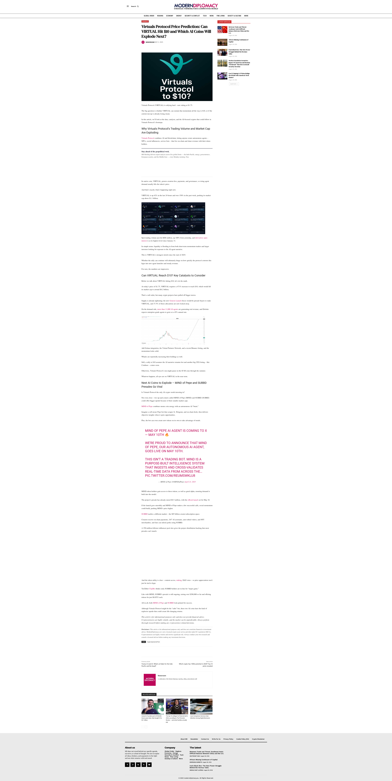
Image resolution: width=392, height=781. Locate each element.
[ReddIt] (162, 47)
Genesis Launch (175, 300)
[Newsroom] (143, 42)
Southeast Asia (195, 756)
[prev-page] (142, 727)
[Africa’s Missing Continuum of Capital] (222, 42)
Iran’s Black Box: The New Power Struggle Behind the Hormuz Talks (239, 52)
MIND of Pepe (147, 406)
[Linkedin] (158, 47)
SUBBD (144, 514)
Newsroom (150, 42)
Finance (145, 21)
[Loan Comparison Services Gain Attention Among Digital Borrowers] (201, 706)
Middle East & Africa (196, 770)
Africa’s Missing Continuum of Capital (204, 760)
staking (179, 580)
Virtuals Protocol (147, 138)
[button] (135, 6)
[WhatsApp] (153, 47)
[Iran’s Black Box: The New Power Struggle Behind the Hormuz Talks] (222, 52)
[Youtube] (149, 764)
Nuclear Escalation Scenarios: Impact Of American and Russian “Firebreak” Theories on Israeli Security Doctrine (239, 64)
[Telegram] (167, 47)
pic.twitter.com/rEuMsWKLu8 (170, 476)
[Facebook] (143, 47)
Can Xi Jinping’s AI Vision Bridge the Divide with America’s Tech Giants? (239, 75)
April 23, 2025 (190, 481)
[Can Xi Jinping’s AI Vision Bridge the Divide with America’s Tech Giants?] (222, 76)
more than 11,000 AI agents (167, 309)
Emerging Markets (196, 762)
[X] (148, 47)
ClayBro (152, 588)
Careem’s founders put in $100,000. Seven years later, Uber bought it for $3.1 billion (151, 718)
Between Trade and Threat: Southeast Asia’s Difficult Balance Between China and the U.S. (239, 30)
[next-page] (146, 727)
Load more (233, 84)
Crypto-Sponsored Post (153, 642)
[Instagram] (132, 764)
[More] (172, 47)
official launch (193, 500)
